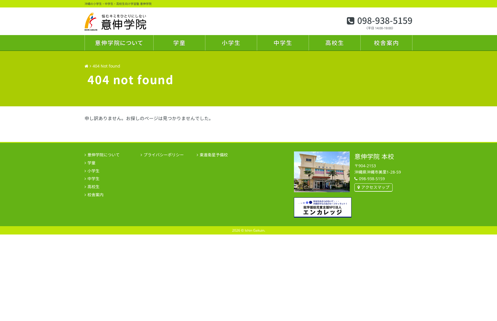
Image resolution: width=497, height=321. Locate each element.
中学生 (283, 43)
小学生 (231, 43)
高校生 (334, 43)
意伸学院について (119, 43)
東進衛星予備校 (214, 154)
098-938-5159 (384, 21)
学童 (179, 43)
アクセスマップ (375, 187)
